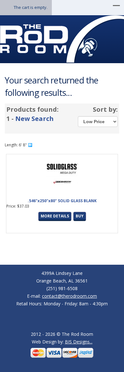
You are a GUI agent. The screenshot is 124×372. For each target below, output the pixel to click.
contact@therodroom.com (69, 296)
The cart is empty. (30, 7)
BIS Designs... (79, 342)
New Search (34, 118)
